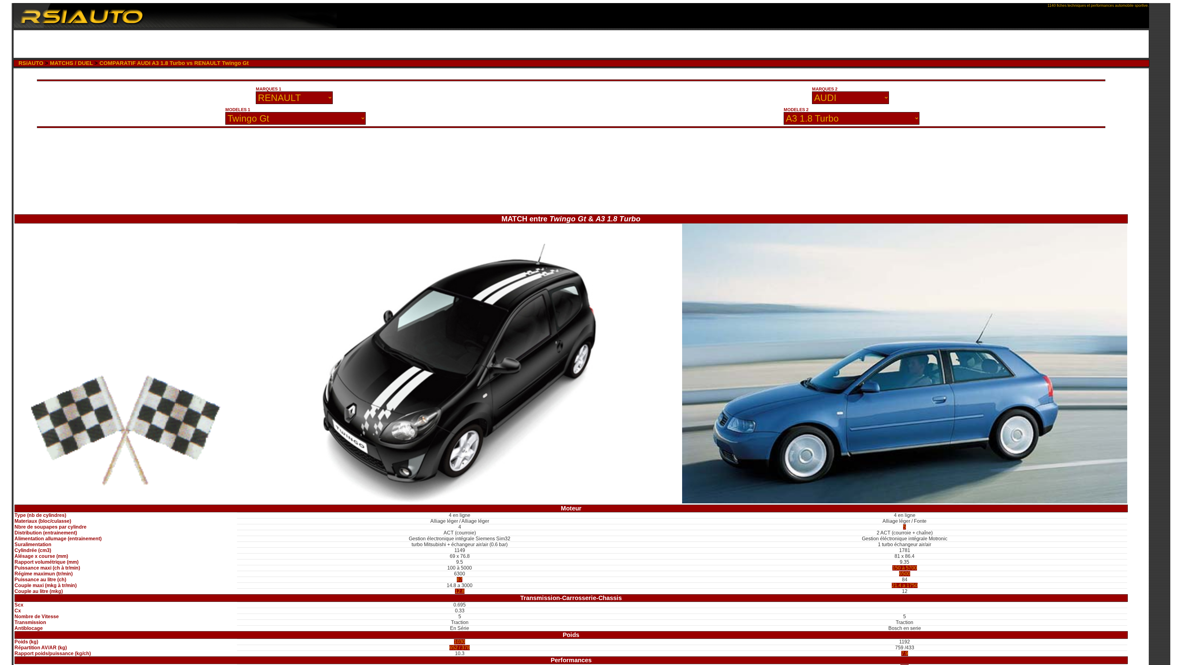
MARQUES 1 (268, 89)
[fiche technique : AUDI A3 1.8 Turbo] (904, 501)
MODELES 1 (237, 109)
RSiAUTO (31, 63)
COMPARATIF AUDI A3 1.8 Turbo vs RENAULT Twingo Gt (174, 63)
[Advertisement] (581, 44)
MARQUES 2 (825, 89)
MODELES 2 (796, 109)
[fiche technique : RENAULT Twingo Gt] (459, 501)
